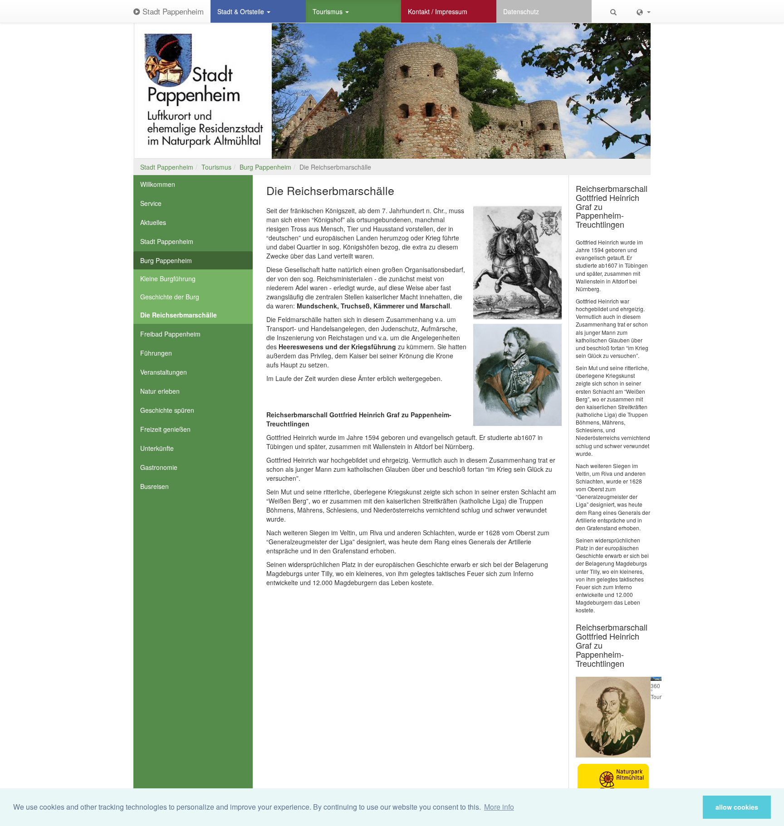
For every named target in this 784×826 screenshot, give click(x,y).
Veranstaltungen (163, 371)
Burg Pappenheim (265, 166)
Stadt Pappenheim (172, 11)
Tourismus (328, 11)
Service (151, 203)
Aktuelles (153, 222)
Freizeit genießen (165, 429)
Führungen (156, 352)
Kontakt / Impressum (437, 11)
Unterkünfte (157, 448)
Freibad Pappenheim (170, 333)
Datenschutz (521, 11)
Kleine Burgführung (168, 278)
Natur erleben (160, 391)
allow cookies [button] (736, 806)
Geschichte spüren (167, 410)
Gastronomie (158, 467)
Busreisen (154, 486)
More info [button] (499, 807)
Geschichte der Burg (169, 296)
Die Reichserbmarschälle (178, 314)
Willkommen (157, 184)
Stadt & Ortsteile (241, 11)
